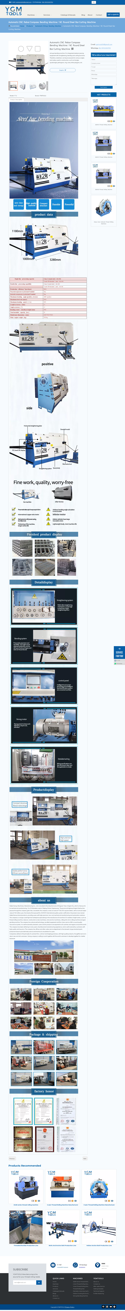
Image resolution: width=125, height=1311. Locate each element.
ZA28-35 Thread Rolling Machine (103, 157)
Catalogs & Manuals (58, 1291)
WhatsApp (119, 663)
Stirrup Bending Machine (80, 1296)
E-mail (118, 660)
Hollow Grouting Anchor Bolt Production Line (86, 1293)
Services (55, 1288)
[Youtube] (110, 1306)
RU (94, 2)
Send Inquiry (103, 87)
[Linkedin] (107, 1306)
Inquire (61, 70)
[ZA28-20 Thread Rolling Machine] (103, 175)
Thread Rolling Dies (78, 1288)
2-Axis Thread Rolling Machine (82, 1284)
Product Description (16, 99)
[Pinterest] (114, 1306)
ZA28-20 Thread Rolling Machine (103, 189)
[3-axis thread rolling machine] (99, 1186)
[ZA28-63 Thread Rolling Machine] (103, 110)
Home (54, 1281)
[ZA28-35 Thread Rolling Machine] (103, 143)
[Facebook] (103, 1306)
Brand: (37, 96)
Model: (12, 96)
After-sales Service (99, 1286)
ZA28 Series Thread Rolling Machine (83, 1281)
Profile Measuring (98, 1293)
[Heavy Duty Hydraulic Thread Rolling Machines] (103, 207)
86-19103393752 (47, 2)
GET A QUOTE (113, 14)
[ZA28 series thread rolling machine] (26, 1186)
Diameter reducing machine (81, 1291)
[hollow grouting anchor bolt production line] (99, 1227)
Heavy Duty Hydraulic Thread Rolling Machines (103, 222)
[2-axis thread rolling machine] (62, 1186)
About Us (55, 1296)
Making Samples (98, 1288)
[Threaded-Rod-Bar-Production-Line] (26, 1227)
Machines (55, 1284)
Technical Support (98, 1291)
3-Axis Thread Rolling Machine (82, 1286)
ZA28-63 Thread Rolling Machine (103, 124)
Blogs (54, 1293)
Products (55, 1286)
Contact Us (56, 1298)
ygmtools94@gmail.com (23, 2)
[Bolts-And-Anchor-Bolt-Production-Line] (62, 1227)
